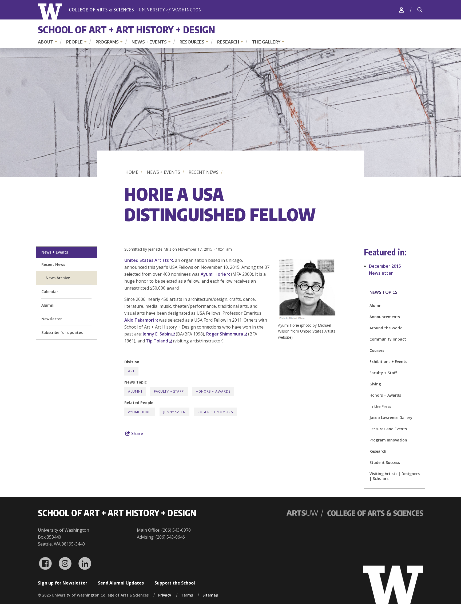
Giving (375, 383)
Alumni (47, 305)
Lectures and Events (388, 428)
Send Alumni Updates (121, 583)
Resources (192, 42)
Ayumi (213, 274)
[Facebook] (45, 563)
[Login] (401, 9)
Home (131, 172)
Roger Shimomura (215, 412)
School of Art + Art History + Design (126, 29)
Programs (107, 42)
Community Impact (387, 339)
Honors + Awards (385, 395)
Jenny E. (157, 334)
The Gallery (266, 42)
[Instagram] (65, 563)
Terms (187, 595)
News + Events (149, 42)
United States (146, 260)
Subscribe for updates (62, 332)
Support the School (174, 583)
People (74, 42)
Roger (224, 334)
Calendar (49, 291)
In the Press (380, 406)
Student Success (384, 462)
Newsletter (51, 318)
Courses (376, 350)
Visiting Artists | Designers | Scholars (394, 476)
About (45, 42)
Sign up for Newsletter (62, 583)
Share (136, 433)
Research (228, 42)
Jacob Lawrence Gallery (390, 417)
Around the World (386, 327)
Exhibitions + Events (388, 361)
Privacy (164, 595)
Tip (157, 341)
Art (131, 371)
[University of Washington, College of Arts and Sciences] (119, 11)
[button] (307, 319)
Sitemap (210, 595)
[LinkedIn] (84, 563)
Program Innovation (388, 440)
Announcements (384, 316)
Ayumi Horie (140, 412)
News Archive (58, 277)
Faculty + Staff (383, 372)
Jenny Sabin (174, 412)
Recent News (203, 172)
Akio (139, 320)
